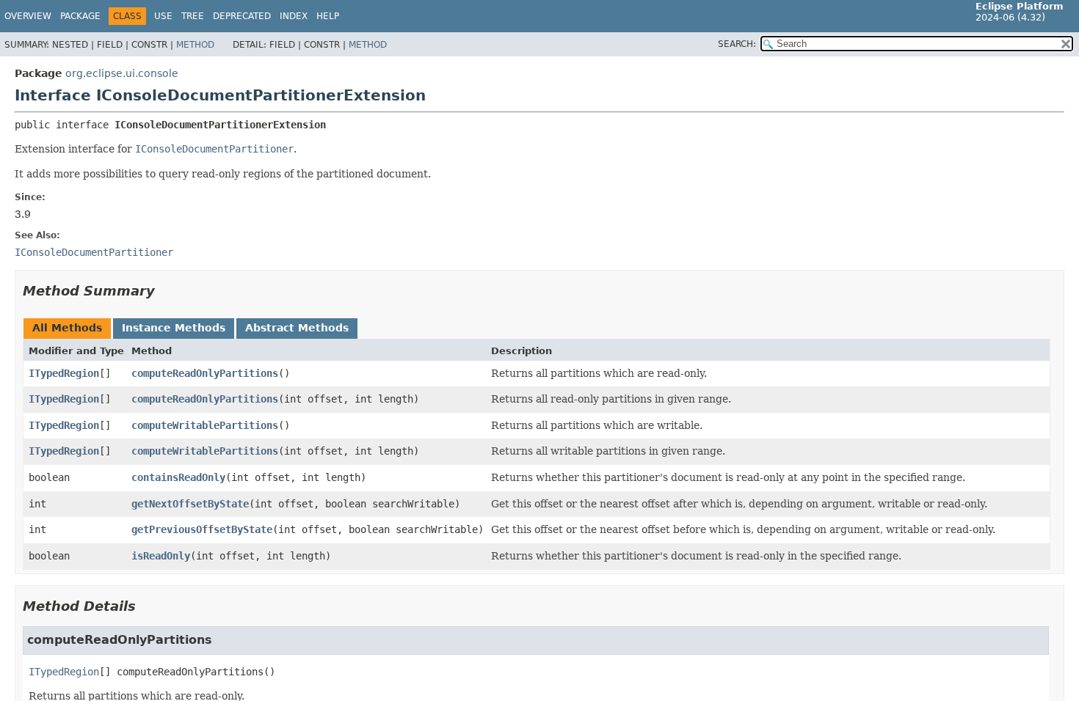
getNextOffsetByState (190, 504)
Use (163, 16)
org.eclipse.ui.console (121, 73)
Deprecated (242, 16)
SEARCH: (737, 44)
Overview (27, 16)
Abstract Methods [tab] (297, 328)
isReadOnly (160, 556)
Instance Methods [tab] (173, 328)
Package (80, 16)
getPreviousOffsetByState (201, 529)
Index (294, 16)
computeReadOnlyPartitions (204, 373)
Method (195, 45)
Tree (192, 16)
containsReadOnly (178, 477)
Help (327, 16)
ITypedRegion (64, 373)
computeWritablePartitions (204, 425)
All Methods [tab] (67, 328)
